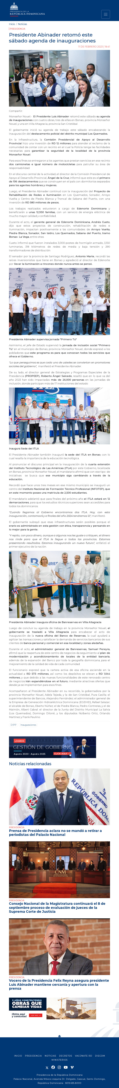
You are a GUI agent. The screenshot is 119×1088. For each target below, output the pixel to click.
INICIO (18, 1056)
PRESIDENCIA (33, 1056)
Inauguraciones (28, 725)
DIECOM (100, 1056)
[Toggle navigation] (105, 14)
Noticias (22, 24)
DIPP (13, 725)
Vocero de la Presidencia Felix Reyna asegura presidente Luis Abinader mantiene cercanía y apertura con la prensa (59, 985)
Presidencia (17, 29)
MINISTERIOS (60, 1060)
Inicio (12, 24)
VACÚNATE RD (83, 1056)
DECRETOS (65, 1056)
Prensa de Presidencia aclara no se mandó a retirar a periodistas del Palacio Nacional (55, 833)
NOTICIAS (50, 1056)
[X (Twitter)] (47, 1067)
